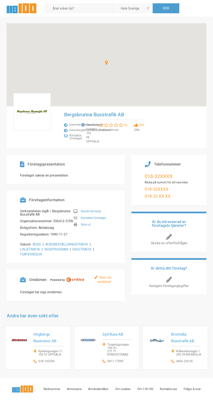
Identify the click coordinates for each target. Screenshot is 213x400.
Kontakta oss (168, 389)
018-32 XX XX (158, 196)
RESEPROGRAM (56, 249)
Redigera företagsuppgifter (169, 286)
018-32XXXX (158, 176)
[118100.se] (21, 5)
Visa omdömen (109, 129)
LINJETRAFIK (30, 249)
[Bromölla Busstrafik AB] (175, 347)
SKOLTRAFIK (81, 249)
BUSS (37, 244)
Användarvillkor (98, 389)
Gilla (137, 129)
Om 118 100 (145, 389)
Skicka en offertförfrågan (169, 243)
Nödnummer (52, 389)
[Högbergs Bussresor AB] (37, 347)
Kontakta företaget (75, 137)
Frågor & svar (192, 389)
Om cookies (123, 389)
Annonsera (74, 389)
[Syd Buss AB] (106, 347)
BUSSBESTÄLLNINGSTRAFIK (66, 244)
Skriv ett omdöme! (104, 280)
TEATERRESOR (31, 254)
